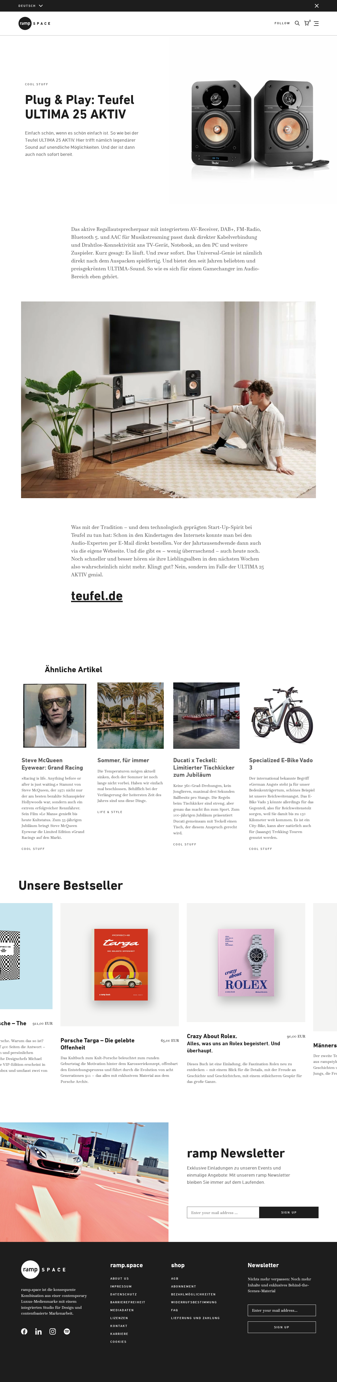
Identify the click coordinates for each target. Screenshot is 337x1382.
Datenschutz (123, 1294)
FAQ (174, 1310)
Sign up (288, 1212)
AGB (175, 1278)
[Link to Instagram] (56, 1331)
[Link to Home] (34, 23)
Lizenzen (119, 1318)
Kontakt (119, 1326)
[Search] (295, 23)
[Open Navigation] (316, 23)
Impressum (121, 1286)
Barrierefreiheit (127, 1302)
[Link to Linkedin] (42, 1331)
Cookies (118, 1342)
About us (119, 1278)
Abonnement (183, 1286)
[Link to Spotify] (71, 1331)
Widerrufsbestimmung (194, 1302)
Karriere (119, 1334)
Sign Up (281, 1327)
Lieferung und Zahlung (195, 1318)
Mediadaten (122, 1310)
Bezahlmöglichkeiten (193, 1294)
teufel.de (97, 595)
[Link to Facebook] (28, 1331)
